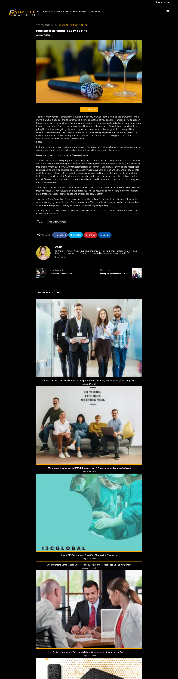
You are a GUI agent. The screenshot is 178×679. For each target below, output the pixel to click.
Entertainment (45, 11)
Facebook (60, 235)
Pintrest (91, 235)
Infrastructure (69, 11)
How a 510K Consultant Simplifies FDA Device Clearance (89, 555)
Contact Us (96, 11)
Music (76, 11)
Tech (80, 11)
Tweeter (76, 235)
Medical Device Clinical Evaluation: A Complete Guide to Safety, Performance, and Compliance (89, 380)
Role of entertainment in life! (61, 274)
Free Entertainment (57, 222)
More (91, 11)
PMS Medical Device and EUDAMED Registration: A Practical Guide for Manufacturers (89, 468)
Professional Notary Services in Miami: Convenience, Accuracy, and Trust (89, 652)
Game (62, 11)
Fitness (58, 11)
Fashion (53, 11)
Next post (105, 270)
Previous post (56, 270)
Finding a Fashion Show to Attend (114, 274)
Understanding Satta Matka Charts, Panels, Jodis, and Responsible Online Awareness (89, 565)
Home (39, 25)
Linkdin (106, 235)
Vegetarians (85, 11)
